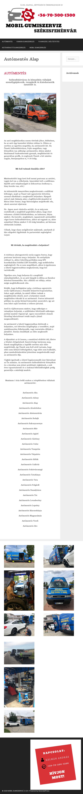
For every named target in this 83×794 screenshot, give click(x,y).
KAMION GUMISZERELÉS (25, 42)
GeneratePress (43, 791)
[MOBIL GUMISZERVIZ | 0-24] (41, 20)
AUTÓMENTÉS (7, 42)
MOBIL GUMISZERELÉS (38, 48)
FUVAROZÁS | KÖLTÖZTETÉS (48, 42)
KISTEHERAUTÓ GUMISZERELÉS (14, 48)
